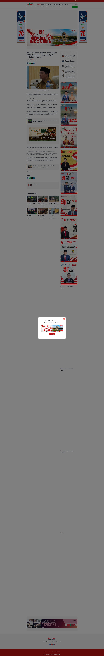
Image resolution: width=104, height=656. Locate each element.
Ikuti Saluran (52, 334)
